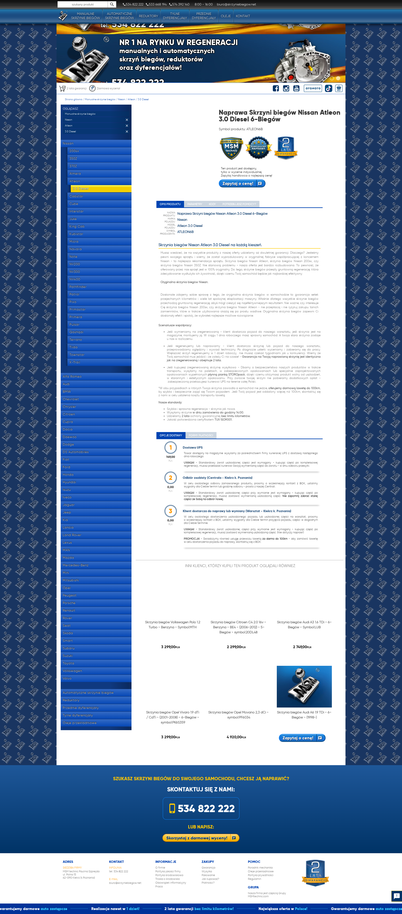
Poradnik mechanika (260, 867)
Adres (68, 861)
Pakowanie (208, 875)
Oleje (226, 16)
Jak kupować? (210, 878)
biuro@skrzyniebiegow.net (125, 882)
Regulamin (254, 878)
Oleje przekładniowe (261, 871)
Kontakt (243, 16)
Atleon (131, 99)
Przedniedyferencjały (204, 16)
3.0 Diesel (143, 99)
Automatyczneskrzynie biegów (119, 16)
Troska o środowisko (167, 878)
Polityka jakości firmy (168, 871)
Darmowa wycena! (108, 88)
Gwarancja (208, 867)
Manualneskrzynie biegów (85, 16)
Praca (159, 886)
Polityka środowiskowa (169, 875)
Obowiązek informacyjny (170, 882)
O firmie (160, 867)
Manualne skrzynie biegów (100, 99)
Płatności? (208, 882)
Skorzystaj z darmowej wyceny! (196, 838)
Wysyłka (207, 871)
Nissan (121, 99)
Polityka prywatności (260, 875)
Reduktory (148, 16)
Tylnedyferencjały (175, 16)
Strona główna (73, 99)
